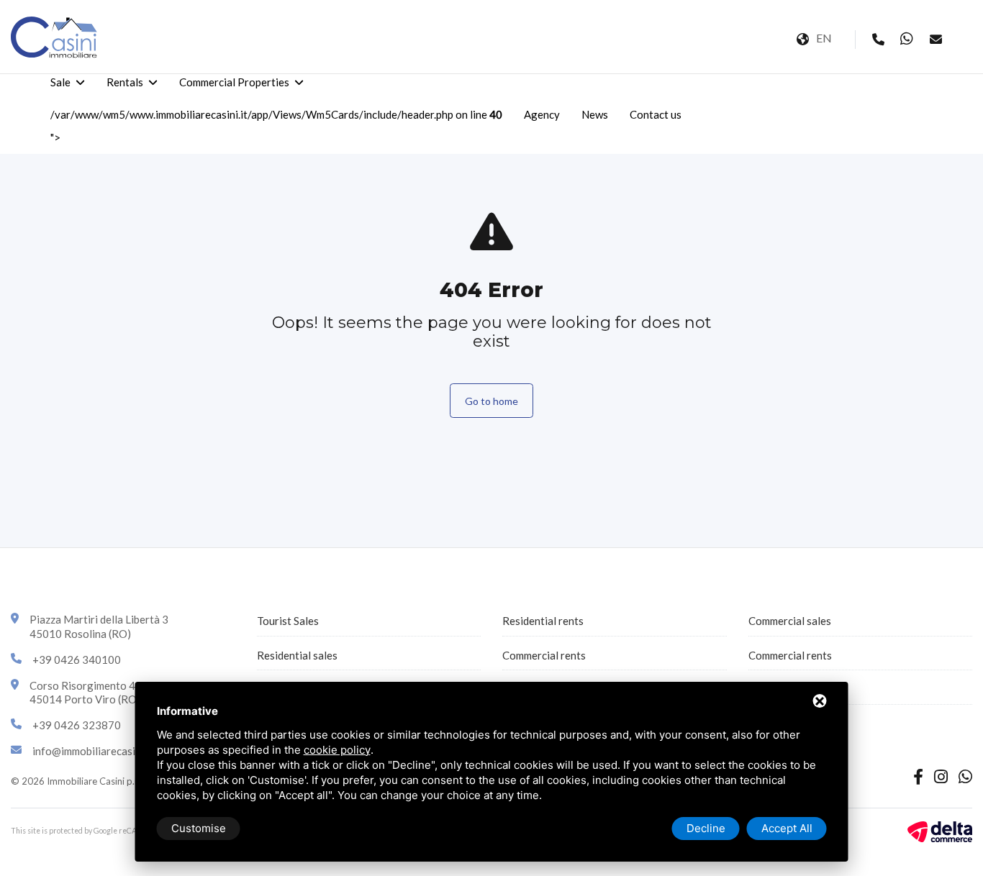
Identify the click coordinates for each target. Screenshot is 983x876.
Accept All (786, 828)
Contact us (655, 114)
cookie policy (337, 750)
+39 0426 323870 (76, 724)
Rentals (125, 82)
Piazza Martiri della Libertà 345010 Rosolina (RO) (99, 626)
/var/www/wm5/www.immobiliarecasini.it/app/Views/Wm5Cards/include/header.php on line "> (276, 126)
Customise (198, 828)
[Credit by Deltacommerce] (939, 830)
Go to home (491, 401)
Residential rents (543, 620)
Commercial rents (544, 655)
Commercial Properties (234, 82)
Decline (706, 828)
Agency (542, 114)
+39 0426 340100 (76, 659)
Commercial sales (789, 620)
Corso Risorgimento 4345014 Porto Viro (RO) (86, 692)
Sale (60, 82)
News (594, 114)
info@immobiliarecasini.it (92, 750)
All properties (781, 689)
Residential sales (297, 655)
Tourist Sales (288, 620)
